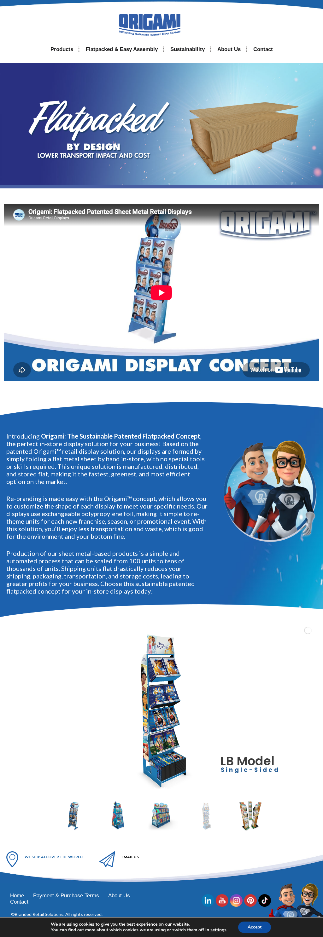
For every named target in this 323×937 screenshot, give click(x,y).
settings (218, 930)
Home (17, 896)
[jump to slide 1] (74, 815)
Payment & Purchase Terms (66, 896)
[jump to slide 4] (206, 815)
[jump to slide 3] (162, 815)
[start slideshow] (155, 787)
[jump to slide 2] (118, 815)
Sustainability (187, 49)
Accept (254, 927)
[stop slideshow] (165, 787)
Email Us (130, 856)
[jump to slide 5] (250, 815)
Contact (263, 49)
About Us (229, 49)
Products (61, 49)
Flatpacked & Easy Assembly (122, 49)
